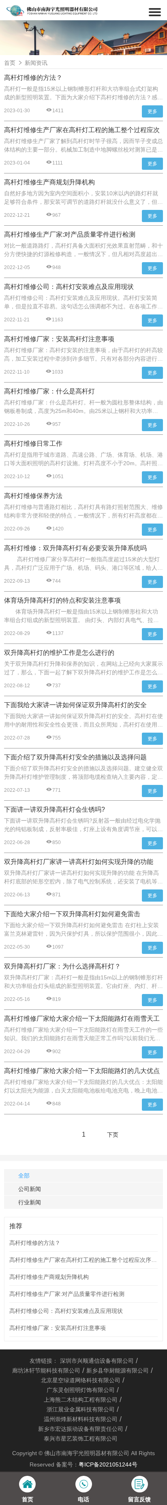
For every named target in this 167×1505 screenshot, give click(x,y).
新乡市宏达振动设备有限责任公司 (80, 1429)
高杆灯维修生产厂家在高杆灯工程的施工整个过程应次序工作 (83, 1260)
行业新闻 (29, 1202)
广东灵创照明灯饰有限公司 (81, 1390)
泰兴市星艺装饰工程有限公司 (81, 1438)
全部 (24, 1175)
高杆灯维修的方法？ (34, 1243)
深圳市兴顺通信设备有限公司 (97, 1360)
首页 (9, 63)
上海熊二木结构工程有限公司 (81, 1399)
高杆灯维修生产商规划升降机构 (49, 1277)
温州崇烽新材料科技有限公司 (81, 1419)
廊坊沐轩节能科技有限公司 (46, 1370)
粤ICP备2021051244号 (108, 1464)
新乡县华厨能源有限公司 (117, 1370)
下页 (112, 1134)
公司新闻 (29, 1189)
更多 (152, 111)
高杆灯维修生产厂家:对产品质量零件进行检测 (66, 1294)
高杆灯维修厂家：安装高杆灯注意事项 (57, 1328)
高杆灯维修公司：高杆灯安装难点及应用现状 (66, 1311)
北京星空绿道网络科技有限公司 (80, 1380)
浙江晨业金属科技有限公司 (81, 1409)
